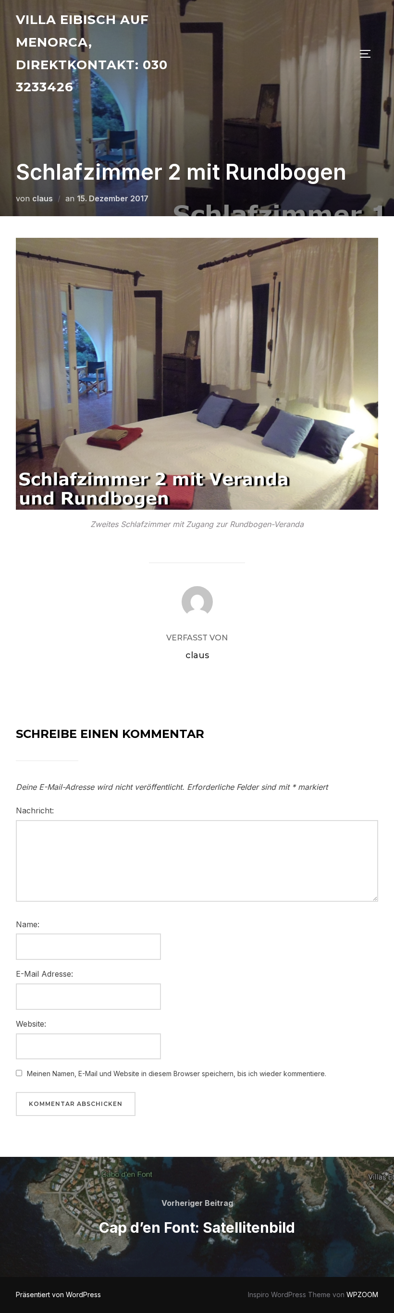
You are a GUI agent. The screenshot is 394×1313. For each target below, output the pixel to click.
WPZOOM (362, 1294)
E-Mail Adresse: (44, 974)
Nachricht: (35, 810)
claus (42, 198)
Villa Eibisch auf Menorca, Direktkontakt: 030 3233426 (92, 53)
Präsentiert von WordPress (58, 1294)
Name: (27, 924)
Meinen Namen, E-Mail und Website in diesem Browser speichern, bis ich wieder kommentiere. (176, 1073)
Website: (31, 1024)
